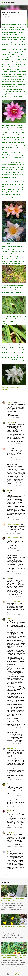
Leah (8, 851)
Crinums (12, 387)
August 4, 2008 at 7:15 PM (14, 827)
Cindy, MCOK (11, 618)
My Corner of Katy (9, 2)
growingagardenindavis (13, 524)
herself (9, 448)
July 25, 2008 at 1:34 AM (14, 533)
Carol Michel (10, 422)
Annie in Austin (11, 748)
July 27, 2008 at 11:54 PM (14, 806)
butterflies (5, 387)
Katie (8, 578)
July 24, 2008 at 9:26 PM (14, 485)
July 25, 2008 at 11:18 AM (14, 727)
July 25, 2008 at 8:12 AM (14, 573)
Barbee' (9, 810)
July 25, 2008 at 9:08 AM (14, 596)
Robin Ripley (10, 402)
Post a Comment (7, 874)
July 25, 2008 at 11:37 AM (14, 744)
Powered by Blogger (15, 974)
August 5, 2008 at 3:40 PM (14, 846)
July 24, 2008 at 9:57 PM (14, 520)
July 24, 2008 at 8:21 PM (14, 459)
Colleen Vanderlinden (13, 537)
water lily (5, 389)
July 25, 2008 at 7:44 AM (14, 550)
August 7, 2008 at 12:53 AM (15, 871)
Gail (8, 490)
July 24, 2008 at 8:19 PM (14, 443)
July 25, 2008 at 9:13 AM (14, 614)
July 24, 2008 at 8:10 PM (14, 418)
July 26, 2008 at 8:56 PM (14, 779)
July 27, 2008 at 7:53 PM (14, 795)
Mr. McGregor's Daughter (14, 601)
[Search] (26, 2)
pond (17, 387)
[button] (3, 20)
